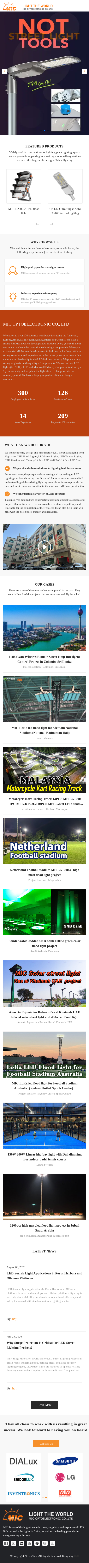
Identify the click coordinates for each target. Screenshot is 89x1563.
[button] (4, 71)
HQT (76, 1556)
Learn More (45, 1404)
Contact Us (46, 1443)
